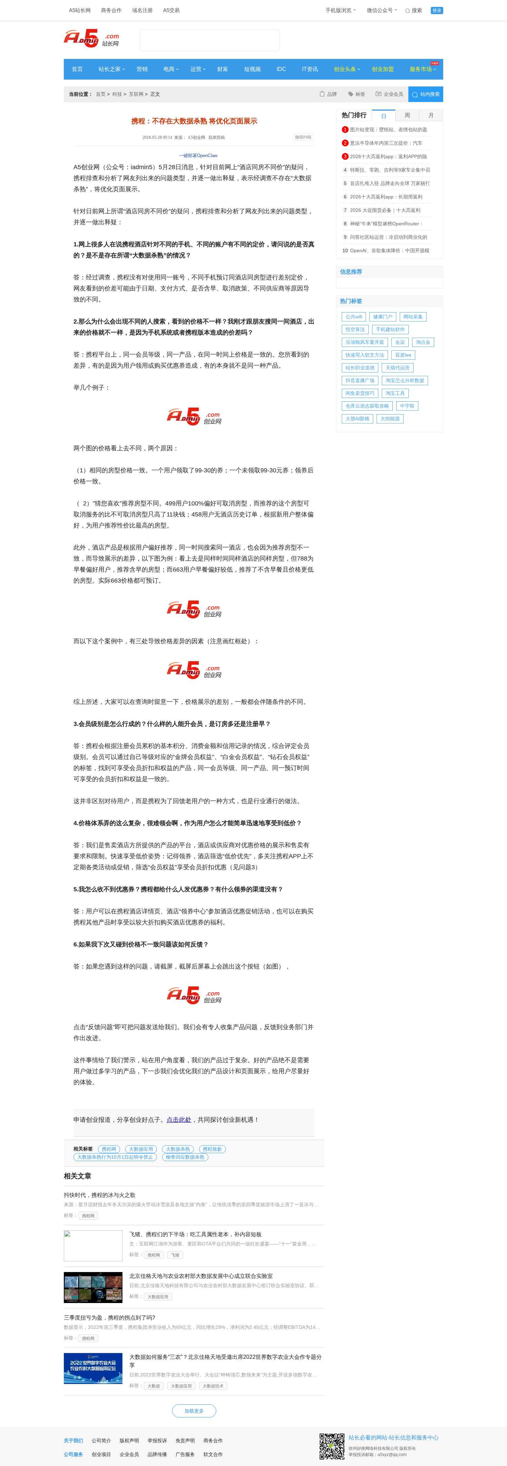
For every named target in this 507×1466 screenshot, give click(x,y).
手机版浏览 (338, 10)
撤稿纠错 (303, 137)
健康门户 (382, 316)
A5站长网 (80, 10)
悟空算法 (355, 329)
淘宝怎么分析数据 (405, 380)
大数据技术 (213, 1386)
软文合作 (213, 1454)
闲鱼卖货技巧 (360, 393)
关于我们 (73, 1440)
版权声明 (129, 1440)
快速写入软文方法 (365, 355)
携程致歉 (212, 1149)
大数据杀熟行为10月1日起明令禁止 (115, 1157)
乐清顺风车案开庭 (365, 342)
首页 (77, 69)
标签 (360, 94)
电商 (169, 69)
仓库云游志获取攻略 (367, 406)
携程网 (109, 1149)
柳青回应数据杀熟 (185, 1157)
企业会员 (393, 94)
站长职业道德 (360, 367)
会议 (400, 342)
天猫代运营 (398, 367)
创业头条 (345, 69)
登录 (437, 10)
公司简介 (101, 1440)
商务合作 (111, 10)
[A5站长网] (91, 38)
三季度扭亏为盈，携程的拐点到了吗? (109, 1318)
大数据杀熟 (178, 1149)
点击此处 (179, 1119)
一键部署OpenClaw (198, 155)
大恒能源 (390, 418)
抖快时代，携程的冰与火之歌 (100, 1195)
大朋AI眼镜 (357, 418)
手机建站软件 (390, 329)
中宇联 (407, 406)
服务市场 (421, 69)
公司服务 (73, 1454)
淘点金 (423, 342)
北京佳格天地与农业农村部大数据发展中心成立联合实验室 (201, 1276)
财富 (222, 69)
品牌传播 (157, 1454)
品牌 (332, 94)
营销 (142, 69)
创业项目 (101, 1454)
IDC (281, 69)
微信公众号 (380, 10)
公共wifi (354, 316)
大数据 (154, 1386)
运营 (195, 69)
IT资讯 (310, 69)
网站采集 (413, 316)
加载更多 (194, 1411)
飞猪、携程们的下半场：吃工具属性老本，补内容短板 (195, 1234)
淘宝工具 (395, 393)
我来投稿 (216, 137)
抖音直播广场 (360, 380)
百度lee (403, 355)
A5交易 (171, 10)
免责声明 (185, 1440)
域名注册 (142, 10)
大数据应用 (141, 1149)
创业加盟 (383, 69)
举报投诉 (157, 1440)
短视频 (252, 69)
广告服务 (185, 1454)
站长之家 (110, 69)
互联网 (136, 94)
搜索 (417, 10)
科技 (117, 94)
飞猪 (175, 1255)
